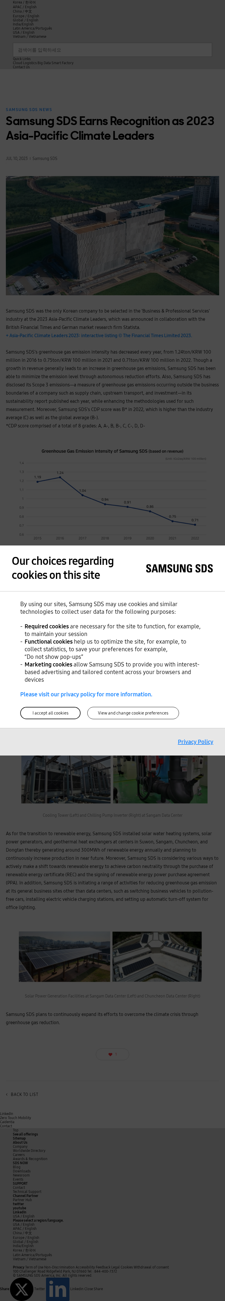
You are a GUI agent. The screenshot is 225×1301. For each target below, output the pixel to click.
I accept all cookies (51, 713)
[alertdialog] (112, 650)
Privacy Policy (195, 741)
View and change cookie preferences (133, 713)
